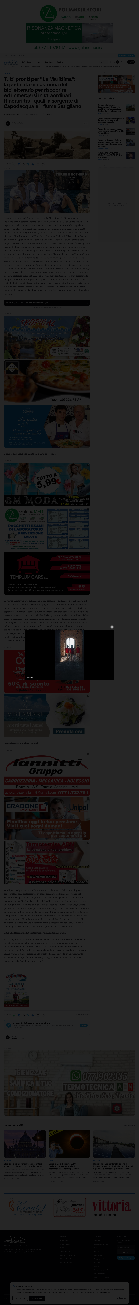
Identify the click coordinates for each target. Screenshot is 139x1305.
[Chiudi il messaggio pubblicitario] (112, 627)
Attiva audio (30, 677)
